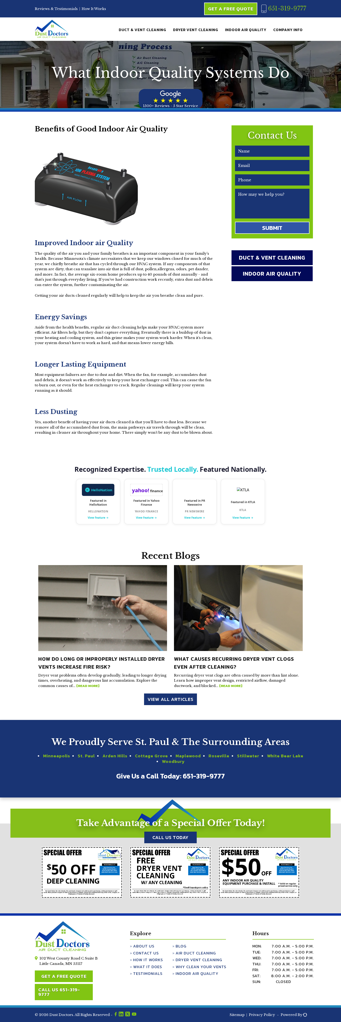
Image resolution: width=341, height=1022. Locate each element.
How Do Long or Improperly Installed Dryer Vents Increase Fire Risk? (101, 663)
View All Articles (170, 699)
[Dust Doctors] (51, 37)
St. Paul (86, 756)
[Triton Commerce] (304, 1015)
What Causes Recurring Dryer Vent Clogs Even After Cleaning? (234, 663)
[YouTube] (134, 1015)
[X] (127, 1014)
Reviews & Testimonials (56, 9)
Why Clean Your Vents (201, 967)
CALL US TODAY (170, 837)
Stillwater (248, 756)
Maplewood (188, 756)
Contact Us (146, 953)
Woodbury (173, 761)
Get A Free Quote (230, 8)
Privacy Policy (262, 1014)
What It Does (147, 967)
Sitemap (237, 1014)
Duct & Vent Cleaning (142, 30)
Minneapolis (56, 756)
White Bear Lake (285, 756)
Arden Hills (115, 756)
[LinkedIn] (121, 1014)
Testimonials (148, 973)
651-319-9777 (286, 8)
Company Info (288, 30)
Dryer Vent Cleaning (195, 30)
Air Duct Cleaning (196, 953)
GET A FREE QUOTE (64, 976)
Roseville (219, 756)
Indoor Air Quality (245, 30)
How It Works (94, 9)
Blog (181, 946)
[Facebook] (115, 1015)
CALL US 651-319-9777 (59, 992)
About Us (143, 946)
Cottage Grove (151, 756)
